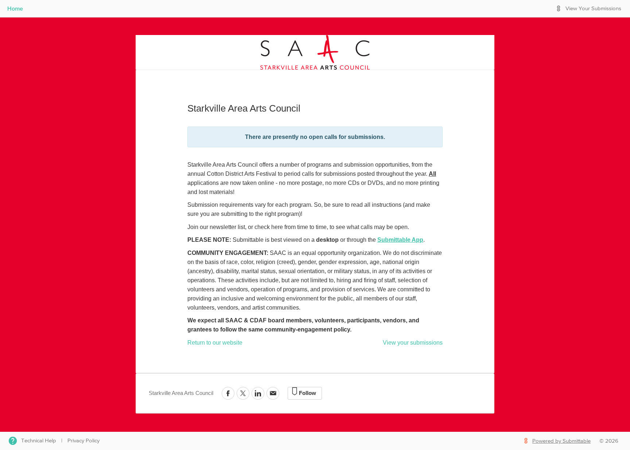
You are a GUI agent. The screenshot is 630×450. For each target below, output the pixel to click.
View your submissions (413, 343)
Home (15, 8)
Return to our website (214, 343)
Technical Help (38, 440)
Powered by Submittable (561, 441)
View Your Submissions (593, 8)
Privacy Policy (83, 440)
